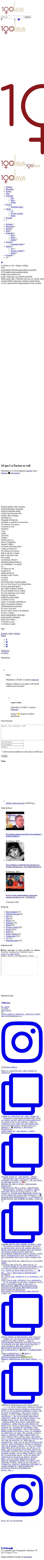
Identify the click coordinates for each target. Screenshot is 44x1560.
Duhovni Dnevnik (13, 914)
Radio (8, 932)
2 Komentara (15, 473)
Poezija (29, 471)
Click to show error (10, 954)
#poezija (4, 633)
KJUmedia (28, 1557)
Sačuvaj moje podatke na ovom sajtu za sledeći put (23, 752)
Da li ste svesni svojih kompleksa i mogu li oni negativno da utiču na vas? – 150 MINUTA (21, 896)
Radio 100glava (12, 934)
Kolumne (9, 923)
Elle (7, 916)
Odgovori (35, 680)
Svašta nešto (10, 936)
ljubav (10, 633)
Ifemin (8, 921)
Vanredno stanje (12, 940)
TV (7, 938)
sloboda (17, 633)
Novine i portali (12, 927)
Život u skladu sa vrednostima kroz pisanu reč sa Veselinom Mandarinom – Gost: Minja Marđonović (23, 866)
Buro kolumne (11, 912)
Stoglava (4, 473)
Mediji (8, 925)
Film (7, 918)
